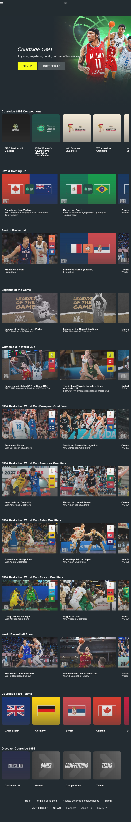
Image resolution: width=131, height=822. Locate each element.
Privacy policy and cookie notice (81, 800)
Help (28, 800)
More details (51, 66)
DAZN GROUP (39, 808)
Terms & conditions (47, 800)
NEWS (57, 808)
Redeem (71, 808)
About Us (86, 808)
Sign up (27, 66)
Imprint (108, 800)
